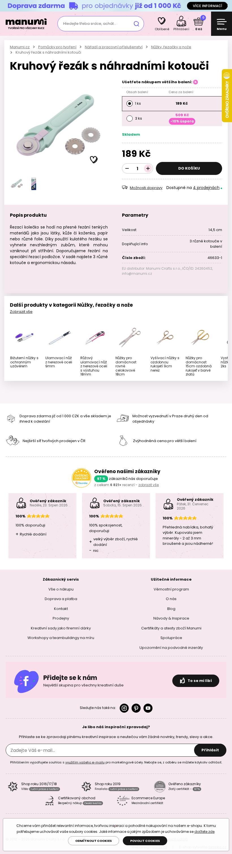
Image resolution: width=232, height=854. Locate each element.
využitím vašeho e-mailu (85, 762)
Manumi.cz (20, 47)
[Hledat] (136, 23)
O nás (171, 598)
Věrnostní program (171, 589)
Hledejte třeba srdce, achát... (89, 23)
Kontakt (61, 608)
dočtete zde (204, 831)
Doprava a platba (61, 598)
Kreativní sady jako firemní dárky (61, 628)
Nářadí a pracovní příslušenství (114, 47)
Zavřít (226, 5)
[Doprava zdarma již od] (116, 5)
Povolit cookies (145, 840)
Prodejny (61, 618)
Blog (171, 608)
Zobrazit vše (21, 311)
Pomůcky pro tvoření (57, 47)
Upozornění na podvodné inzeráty (171, 647)
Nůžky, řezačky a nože (171, 47)
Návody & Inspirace (171, 618)
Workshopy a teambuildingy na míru (60, 637)
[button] (94, 160)
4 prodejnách (206, 187)
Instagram (124, 708)
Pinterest (136, 708)
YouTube (147, 708)
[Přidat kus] (148, 168)
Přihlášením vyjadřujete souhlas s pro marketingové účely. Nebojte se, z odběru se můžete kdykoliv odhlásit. (116, 762)
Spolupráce (171, 637)
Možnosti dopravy (146, 187)
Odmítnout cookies (93, 840)
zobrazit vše (148, 484)
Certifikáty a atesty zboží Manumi (171, 628)
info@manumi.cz (137, 273)
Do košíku (189, 168)
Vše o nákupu (61, 589)
